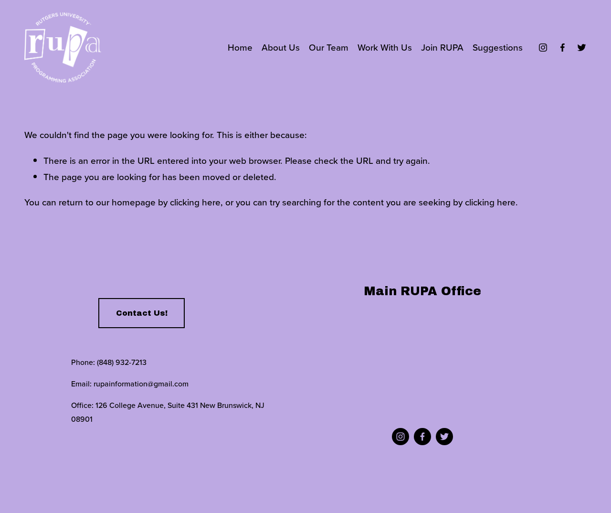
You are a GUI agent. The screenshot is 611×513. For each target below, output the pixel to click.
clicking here (195, 201)
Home (240, 47)
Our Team (328, 47)
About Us (281, 47)
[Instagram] (543, 48)
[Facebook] (563, 48)
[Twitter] (582, 48)
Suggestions (498, 47)
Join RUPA (442, 47)
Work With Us (385, 47)
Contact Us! (142, 313)
